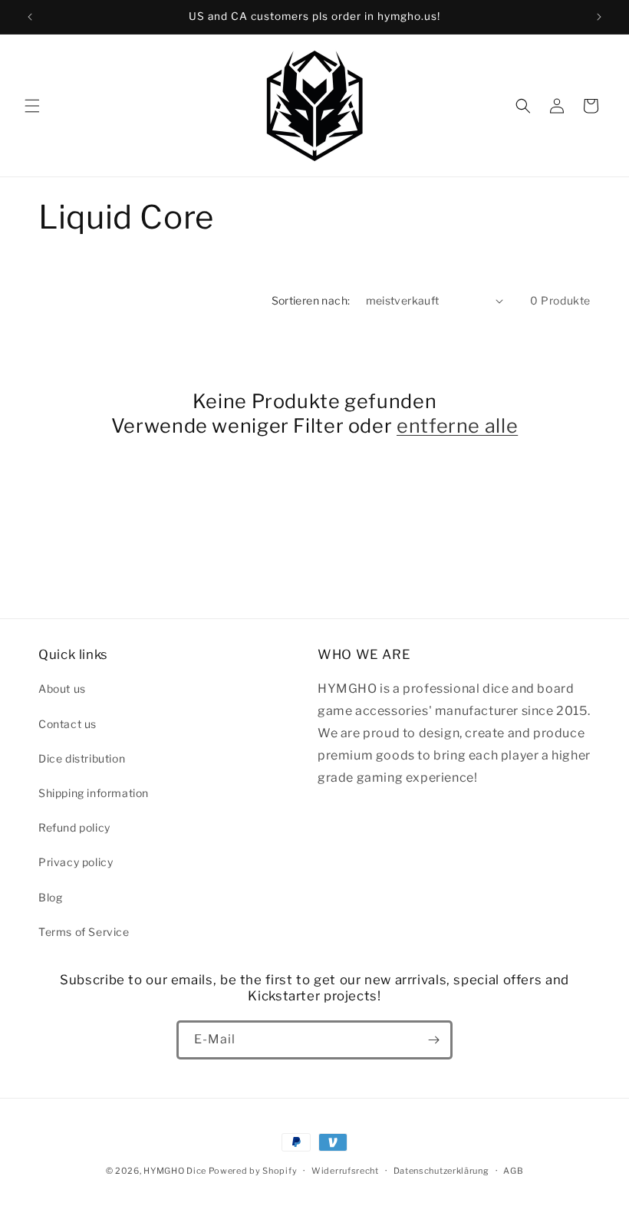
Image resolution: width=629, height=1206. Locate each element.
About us (62, 688)
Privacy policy (75, 861)
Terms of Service (84, 931)
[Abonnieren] (433, 1039)
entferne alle (457, 425)
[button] (32, 106)
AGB (513, 1170)
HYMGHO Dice (175, 1170)
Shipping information (93, 792)
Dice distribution (81, 758)
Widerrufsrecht (345, 1170)
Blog (50, 897)
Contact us (67, 723)
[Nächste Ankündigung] (599, 17)
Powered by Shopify (253, 1170)
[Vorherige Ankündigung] (30, 17)
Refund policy (74, 827)
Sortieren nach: (311, 300)
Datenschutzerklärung (441, 1170)
